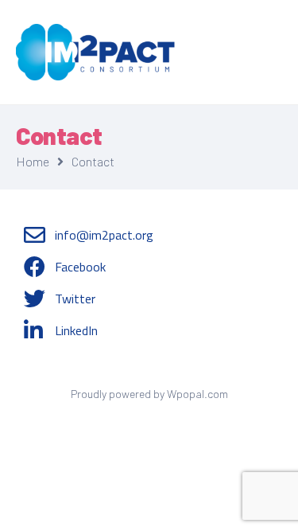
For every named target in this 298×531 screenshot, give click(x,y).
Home (32, 161)
